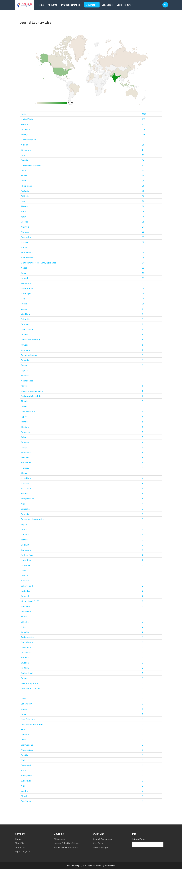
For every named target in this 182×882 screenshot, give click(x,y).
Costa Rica (26, 647)
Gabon (24, 570)
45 (143, 165)
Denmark (25, 349)
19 (143, 237)
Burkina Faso (27, 555)
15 (143, 252)
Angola (24, 385)
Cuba (23, 437)
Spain (23, 272)
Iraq (23, 201)
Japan (24, 524)
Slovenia (25, 375)
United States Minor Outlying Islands (38, 262)
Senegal (25, 595)
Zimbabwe (26, 452)
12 (143, 267)
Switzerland (27, 673)
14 (143, 262)
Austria (24, 421)
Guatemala (26, 652)
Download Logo (100, 847)
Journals (90, 4)
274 (143, 129)
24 (143, 226)
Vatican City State (29, 683)
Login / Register (124, 4)
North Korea (27, 642)
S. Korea (25, 580)
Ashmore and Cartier (30, 688)
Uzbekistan (26, 478)
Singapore (26, 149)
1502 (144, 114)
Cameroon (26, 549)
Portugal (25, 667)
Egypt (24, 216)
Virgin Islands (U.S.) (30, 601)
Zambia (24, 790)
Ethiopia (25, 196)
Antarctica (26, 611)
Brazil (23, 180)
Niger (23, 785)
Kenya (24, 175)
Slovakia (25, 796)
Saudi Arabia (27, 288)
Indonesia (25, 129)
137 (143, 139)
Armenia (25, 514)
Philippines (26, 185)
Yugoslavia (26, 780)
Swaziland (26, 765)
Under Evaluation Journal (66, 847)
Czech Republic (28, 411)
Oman (24, 698)
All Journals (59, 838)
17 (143, 247)
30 (143, 196)
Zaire (23, 770)
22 (143, 231)
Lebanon (25, 534)
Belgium (25, 544)
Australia (25, 190)
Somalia (25, 631)
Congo (24, 447)
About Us (52, 4)
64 (143, 149)
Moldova (25, 657)
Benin (23, 713)
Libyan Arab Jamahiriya (32, 390)
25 (143, 216)
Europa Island (27, 498)
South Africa (27, 252)
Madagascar (26, 775)
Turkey (24, 134)
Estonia (24, 493)
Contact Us (107, 4)
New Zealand (27, 257)
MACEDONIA (27, 462)
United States (27, 119)
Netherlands (27, 380)
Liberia (24, 708)
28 (143, 201)
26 (143, 211)
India (23, 114)
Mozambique (27, 749)
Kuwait (24, 344)
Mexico (24, 503)
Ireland (24, 278)
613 (143, 119)
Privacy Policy (138, 838)
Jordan (24, 247)
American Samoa (29, 355)
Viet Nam (25, 313)
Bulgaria (25, 360)
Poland (24, 334)
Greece (24, 575)
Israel (23, 626)
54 (143, 160)
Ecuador (25, 457)
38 (143, 175)
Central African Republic (32, 724)
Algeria (24, 206)
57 (143, 154)
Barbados (25, 590)
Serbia (24, 616)
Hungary (25, 467)
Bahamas (25, 621)
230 (143, 134)
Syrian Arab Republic (31, 396)
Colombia (25, 319)
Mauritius (25, 606)
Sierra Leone (27, 744)
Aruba (24, 529)
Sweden (25, 662)
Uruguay (25, 483)
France (24, 365)
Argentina (25, 431)
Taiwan (24, 539)
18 (143, 242)
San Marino (26, 801)
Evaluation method (70, 4)
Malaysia (25, 226)
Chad (23, 739)
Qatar (23, 693)
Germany (25, 324)
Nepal (24, 267)
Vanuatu (25, 734)
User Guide (98, 843)
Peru (23, 729)
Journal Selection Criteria (66, 843)
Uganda (24, 370)
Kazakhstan (26, 488)
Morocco (25, 231)
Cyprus (24, 416)
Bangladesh (26, 237)
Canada (24, 160)
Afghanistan (26, 283)
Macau (24, 211)
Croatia (24, 755)
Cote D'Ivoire (27, 329)
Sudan (24, 406)
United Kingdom (29, 139)
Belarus (24, 678)
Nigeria (24, 144)
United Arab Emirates (31, 165)
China (23, 170)
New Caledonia (28, 719)
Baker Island (27, 585)
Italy (23, 298)
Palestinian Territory (30, 339)
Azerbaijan (26, 293)
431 (143, 124)
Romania (25, 442)
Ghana (24, 472)
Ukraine (25, 242)
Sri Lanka (25, 508)
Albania (24, 401)
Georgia (24, 221)
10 (143, 288)
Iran (23, 154)
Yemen (24, 308)
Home (41, 4)
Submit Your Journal (102, 838)
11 (143, 272)
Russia (24, 303)
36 (143, 180)
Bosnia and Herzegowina (32, 519)
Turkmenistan (27, 637)
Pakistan (25, 124)
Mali (23, 760)
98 (143, 144)
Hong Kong (26, 560)
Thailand (25, 426)
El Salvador (26, 703)
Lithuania (25, 565)
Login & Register (23, 851)
